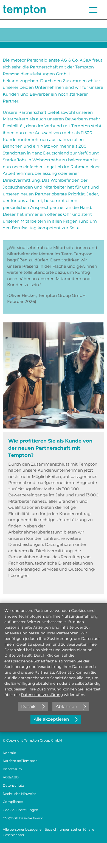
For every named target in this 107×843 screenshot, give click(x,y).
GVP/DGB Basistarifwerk (23, 818)
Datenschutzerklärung (42, 694)
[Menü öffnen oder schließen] (93, 9)
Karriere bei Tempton (20, 761)
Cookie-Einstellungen (20, 810)
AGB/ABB (11, 777)
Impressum (12, 769)
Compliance (13, 802)
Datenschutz (13, 785)
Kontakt (9, 753)
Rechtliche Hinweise (19, 794)
